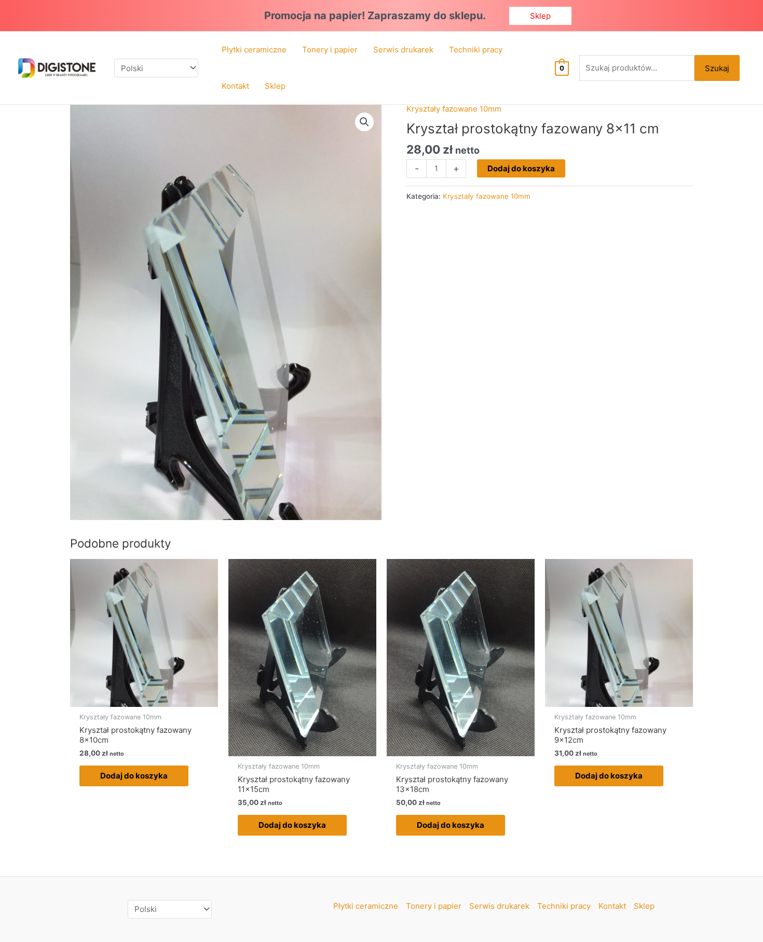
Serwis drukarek (499, 906)
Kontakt (612, 906)
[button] (540, 16)
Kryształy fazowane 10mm (453, 109)
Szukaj (717, 68)
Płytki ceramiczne (365, 906)
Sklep (644, 906)
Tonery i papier (433, 906)
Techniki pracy (564, 906)
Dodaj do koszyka (521, 168)
